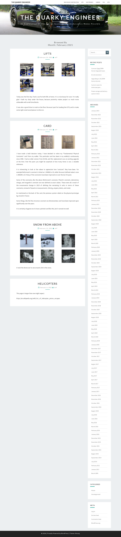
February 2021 (95, 200)
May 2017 (94, 376)
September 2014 (96, 458)
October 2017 (95, 356)
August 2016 (95, 411)
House (93, 490)
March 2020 (94, 243)
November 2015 (96, 442)
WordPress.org (95, 523)
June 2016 (94, 419)
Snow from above (47, 224)
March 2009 (94, 473)
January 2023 (95, 111)
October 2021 (95, 169)
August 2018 (95, 317)
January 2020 (95, 251)
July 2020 (94, 228)
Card (48, 125)
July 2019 (94, 274)
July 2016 (94, 415)
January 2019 (95, 298)
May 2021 (94, 189)
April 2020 (94, 239)
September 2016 (96, 407)
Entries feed (95, 515)
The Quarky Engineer (20, 2)
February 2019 (95, 294)
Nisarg (77, 533)
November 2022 (96, 118)
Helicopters (47, 283)
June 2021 (94, 185)
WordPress (64, 533)
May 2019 (94, 282)
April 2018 (94, 333)
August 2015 (95, 454)
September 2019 (96, 267)
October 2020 (95, 216)
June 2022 (94, 138)
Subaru (98, 2)
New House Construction (71, 2)
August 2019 (95, 270)
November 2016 (96, 399)
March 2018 (94, 337)
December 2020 (96, 208)
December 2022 (96, 115)
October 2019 (95, 263)
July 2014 (94, 461)
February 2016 (95, 430)
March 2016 (94, 426)
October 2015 (95, 446)
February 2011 (95, 465)
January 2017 (95, 391)
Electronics (89, 2)
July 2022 (94, 134)
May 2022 (94, 142)
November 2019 (96, 259)
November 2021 (96, 165)
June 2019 (94, 278)
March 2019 (94, 290)
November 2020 (96, 212)
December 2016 (96, 395)
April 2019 (94, 286)
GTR (82, 2)
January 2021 (95, 204)
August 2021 (95, 177)
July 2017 (94, 368)
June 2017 (94, 372)
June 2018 (94, 325)
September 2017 (96, 360)
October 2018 (95, 309)
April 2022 (94, 146)
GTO (108, 2)
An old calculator (96, 75)
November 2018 (96, 306)
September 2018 (96, 313)
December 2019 (96, 255)
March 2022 (94, 150)
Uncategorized (95, 494)
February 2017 (95, 387)
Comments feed (96, 519)
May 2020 (94, 235)
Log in (93, 511)
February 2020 (95, 247)
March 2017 (94, 384)
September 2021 (96, 173)
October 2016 (95, 403)
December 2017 (96, 348)
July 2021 (94, 181)
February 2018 (95, 341)
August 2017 (95, 364)
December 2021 (96, 161)
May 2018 (94, 329)
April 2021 (94, 192)
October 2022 (95, 122)
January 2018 (95, 345)
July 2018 (94, 321)
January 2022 (95, 157)
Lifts (47, 53)
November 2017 (96, 352)
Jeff (55, 57)
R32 (104, 2)
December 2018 (96, 302)
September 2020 (96, 220)
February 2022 (95, 154)
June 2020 (94, 231)
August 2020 (95, 224)
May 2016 (94, 422)
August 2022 (95, 130)
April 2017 (94, 380)
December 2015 (96, 438)
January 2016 (95, 434)
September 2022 (96, 126)
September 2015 (96, 450)
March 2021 (94, 196)
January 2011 (95, 469)
